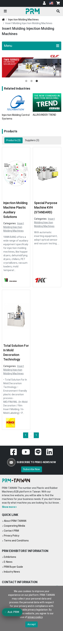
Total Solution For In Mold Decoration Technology (16, 352)
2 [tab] (31, 81)
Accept (31, 624)
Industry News (12, 571)
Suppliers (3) (32, 140)
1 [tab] (26, 81)
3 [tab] (36, 81)
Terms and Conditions (16, 540)
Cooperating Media (14, 525)
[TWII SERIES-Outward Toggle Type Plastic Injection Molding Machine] (31, 65)
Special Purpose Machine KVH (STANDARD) (45, 207)
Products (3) (13, 140)
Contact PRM (11, 530)
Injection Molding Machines (23, 19)
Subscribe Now (31, 469)
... (31, 435)
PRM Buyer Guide (13, 566)
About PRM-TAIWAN (15, 520)
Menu (8, 46)
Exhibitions (10, 556)
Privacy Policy (11, 535)
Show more (8, 507)
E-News (8, 561)
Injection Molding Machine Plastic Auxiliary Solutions (15, 210)
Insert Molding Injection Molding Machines (13, 227)
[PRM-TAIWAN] (33, 11)
